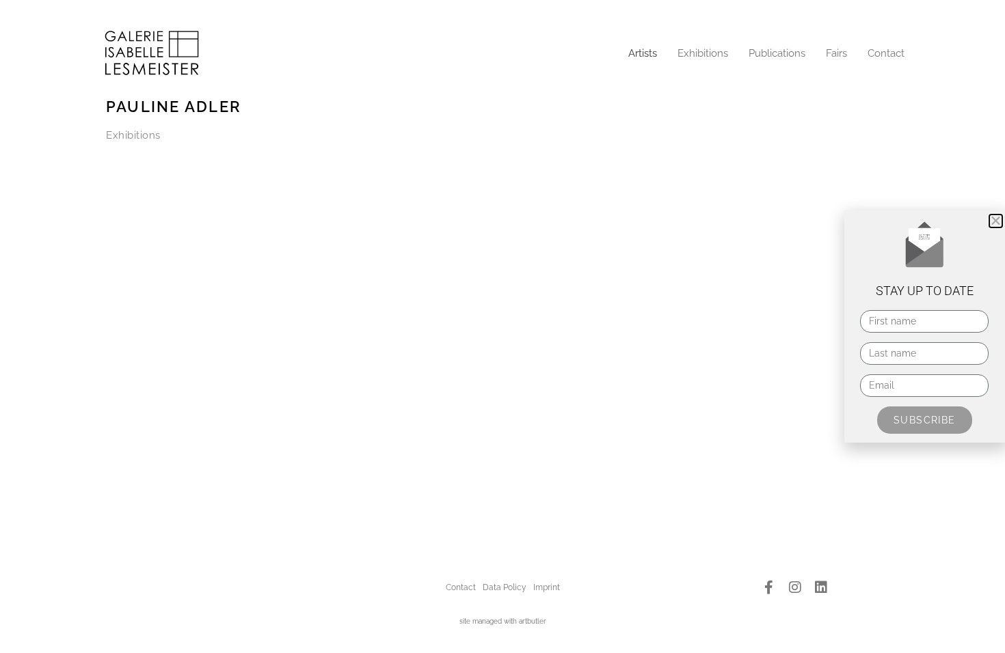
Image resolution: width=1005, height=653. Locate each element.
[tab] (133, 135)
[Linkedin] (821, 587)
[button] (996, 221)
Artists (642, 53)
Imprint (546, 587)
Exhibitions (703, 53)
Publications (777, 53)
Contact (886, 53)
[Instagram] (795, 587)
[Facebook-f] (769, 587)
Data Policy (504, 587)
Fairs (836, 53)
